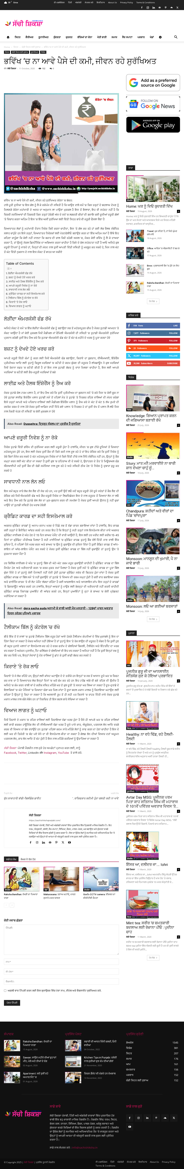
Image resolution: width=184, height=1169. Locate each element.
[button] (175, 37)
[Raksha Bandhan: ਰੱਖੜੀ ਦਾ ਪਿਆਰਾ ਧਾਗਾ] (22, 879)
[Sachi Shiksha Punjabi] (23, 1113)
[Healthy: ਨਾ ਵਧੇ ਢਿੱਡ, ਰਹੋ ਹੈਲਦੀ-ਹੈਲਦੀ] (153, 715)
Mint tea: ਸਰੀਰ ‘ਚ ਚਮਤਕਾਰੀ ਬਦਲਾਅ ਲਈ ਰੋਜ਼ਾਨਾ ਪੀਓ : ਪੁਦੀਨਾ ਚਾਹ (150, 927)
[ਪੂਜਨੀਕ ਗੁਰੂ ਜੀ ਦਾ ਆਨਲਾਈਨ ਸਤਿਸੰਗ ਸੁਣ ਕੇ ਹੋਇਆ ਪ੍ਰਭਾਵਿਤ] (153, 654)
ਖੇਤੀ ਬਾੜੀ (102, 37)
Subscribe (172, 363)
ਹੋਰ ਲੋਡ (152, 301)
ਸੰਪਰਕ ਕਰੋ (89, 2)
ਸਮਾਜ (114, 37)
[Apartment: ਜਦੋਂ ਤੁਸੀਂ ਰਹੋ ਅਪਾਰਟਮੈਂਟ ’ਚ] (12, 1077)
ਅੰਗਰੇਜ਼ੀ (78, 2)
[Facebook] (141, 7)
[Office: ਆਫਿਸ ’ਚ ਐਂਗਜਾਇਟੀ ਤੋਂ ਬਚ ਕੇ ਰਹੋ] (135, 253)
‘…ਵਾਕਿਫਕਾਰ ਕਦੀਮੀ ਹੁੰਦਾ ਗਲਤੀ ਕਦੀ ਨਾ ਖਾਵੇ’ (95, 798)
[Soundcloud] (171, 7)
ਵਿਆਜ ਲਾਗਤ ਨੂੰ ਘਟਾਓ (20, 306)
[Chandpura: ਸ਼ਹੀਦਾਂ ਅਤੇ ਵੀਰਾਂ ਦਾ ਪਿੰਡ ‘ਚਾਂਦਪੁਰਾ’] (153, 493)
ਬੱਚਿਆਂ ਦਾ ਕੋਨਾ (84, 37)
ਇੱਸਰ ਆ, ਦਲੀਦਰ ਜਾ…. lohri (147, 864)
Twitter (22, 752)
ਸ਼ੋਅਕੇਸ (7, 890)
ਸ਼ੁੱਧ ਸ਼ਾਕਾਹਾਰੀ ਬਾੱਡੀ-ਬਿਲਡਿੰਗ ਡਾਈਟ (22, 798)
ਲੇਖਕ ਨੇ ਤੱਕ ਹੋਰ (28, 859)
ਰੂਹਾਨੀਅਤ (43, 37)
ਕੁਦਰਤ (69, 37)
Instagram (50, 752)
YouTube (63, 752)
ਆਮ (128, 505)
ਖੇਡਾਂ (152, 37)
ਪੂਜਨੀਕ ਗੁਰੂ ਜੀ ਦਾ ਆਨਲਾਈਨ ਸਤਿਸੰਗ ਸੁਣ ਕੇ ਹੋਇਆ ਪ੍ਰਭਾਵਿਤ (149, 673)
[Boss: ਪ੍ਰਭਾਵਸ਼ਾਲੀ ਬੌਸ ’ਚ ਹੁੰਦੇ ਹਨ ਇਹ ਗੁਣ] (135, 270)
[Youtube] (71, 843)
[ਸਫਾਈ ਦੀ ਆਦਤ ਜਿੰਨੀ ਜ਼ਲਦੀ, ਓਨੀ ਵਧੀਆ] (73, 1045)
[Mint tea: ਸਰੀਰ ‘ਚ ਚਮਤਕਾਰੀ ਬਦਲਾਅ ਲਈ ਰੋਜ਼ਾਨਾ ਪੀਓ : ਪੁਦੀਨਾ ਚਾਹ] (153, 904)
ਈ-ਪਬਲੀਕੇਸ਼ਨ (59, 2)
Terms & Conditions (145, 2)
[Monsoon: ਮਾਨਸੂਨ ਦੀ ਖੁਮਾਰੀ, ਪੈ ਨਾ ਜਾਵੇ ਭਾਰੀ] (153, 541)
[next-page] (12, 905)
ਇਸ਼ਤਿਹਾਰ (101, 2)
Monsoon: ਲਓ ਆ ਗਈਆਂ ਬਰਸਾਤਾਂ (152, 606)
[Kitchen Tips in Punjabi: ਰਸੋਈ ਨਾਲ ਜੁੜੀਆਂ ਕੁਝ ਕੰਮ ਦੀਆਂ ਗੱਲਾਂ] (73, 1061)
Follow (173, 333)
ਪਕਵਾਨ (141, 37)
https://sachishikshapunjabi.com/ (45, 820)
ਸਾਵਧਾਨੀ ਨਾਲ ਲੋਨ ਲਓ (19, 289)
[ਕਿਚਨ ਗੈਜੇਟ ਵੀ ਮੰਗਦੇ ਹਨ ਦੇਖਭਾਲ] (73, 1077)
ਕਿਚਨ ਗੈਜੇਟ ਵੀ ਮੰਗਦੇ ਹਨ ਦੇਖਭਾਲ (100, 1073)
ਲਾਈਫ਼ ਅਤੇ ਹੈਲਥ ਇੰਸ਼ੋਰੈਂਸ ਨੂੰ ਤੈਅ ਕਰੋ (26, 281)
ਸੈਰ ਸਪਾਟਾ (127, 37)
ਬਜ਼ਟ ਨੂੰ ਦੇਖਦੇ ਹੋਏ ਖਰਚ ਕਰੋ (22, 277)
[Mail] (159, 7)
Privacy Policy (126, 2)
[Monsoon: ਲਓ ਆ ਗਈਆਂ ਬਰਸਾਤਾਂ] (153, 588)
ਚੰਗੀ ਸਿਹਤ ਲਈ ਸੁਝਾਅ (31, 47)
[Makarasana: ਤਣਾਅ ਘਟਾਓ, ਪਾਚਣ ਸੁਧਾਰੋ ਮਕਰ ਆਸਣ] (61, 879)
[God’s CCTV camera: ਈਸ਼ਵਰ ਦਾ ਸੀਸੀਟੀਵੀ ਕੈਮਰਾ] (101, 879)
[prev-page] (6, 905)
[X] (177, 7)
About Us (112, 2)
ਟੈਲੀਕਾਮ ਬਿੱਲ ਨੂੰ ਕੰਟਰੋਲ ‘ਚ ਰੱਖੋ (23, 297)
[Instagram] (147, 7)
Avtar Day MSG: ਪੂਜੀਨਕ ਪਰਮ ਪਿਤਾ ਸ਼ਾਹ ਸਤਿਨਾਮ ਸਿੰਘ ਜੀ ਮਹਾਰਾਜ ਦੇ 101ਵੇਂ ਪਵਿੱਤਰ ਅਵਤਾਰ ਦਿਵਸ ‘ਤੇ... (152, 802)
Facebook (10, 752)
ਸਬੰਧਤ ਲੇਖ (11, 859)
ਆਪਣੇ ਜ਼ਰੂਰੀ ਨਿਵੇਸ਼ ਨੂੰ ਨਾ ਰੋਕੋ (23, 285)
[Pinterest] (165, 7)
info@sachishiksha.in (85, 1147)
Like (175, 325)
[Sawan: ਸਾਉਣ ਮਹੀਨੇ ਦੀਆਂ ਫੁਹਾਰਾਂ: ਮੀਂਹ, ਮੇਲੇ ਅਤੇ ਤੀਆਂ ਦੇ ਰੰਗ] (12, 1061)
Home (7, 47)
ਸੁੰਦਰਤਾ (57, 37)
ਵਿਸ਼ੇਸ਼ (43, 52)
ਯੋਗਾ (46, 890)
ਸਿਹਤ (17, 37)
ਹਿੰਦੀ (70, 2)
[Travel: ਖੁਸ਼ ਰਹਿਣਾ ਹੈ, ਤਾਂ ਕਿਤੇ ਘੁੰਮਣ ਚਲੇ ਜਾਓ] (135, 236)
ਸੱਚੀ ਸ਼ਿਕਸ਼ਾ (11, 68)
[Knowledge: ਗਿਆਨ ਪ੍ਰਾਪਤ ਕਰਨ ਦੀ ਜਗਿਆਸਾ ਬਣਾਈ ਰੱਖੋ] (153, 398)
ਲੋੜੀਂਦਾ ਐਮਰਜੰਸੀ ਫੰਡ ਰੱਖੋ (20, 273)
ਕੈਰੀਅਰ (29, 37)
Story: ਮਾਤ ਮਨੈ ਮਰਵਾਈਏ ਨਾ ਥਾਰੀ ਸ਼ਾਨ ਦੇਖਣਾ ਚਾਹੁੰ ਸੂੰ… (151, 465)
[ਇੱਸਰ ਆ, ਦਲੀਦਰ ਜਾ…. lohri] (153, 846)
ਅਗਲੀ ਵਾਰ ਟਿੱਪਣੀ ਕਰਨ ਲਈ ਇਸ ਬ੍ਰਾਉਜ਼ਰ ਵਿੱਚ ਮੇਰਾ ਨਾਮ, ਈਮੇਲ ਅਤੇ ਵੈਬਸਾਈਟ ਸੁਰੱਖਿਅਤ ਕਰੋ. (55, 990)
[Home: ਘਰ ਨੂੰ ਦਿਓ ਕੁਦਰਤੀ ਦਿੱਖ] (153, 188)
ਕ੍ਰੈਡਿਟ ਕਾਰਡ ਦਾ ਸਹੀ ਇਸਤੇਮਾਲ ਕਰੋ (27, 293)
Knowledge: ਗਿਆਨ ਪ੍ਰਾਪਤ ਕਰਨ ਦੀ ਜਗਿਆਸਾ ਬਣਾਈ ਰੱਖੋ (151, 418)
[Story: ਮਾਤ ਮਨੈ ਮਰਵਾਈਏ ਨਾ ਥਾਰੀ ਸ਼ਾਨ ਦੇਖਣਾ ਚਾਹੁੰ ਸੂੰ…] (153, 445)
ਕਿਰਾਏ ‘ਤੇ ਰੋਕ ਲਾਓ (18, 302)
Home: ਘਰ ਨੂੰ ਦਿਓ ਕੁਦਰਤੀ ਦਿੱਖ (149, 206)
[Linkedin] (153, 7)
